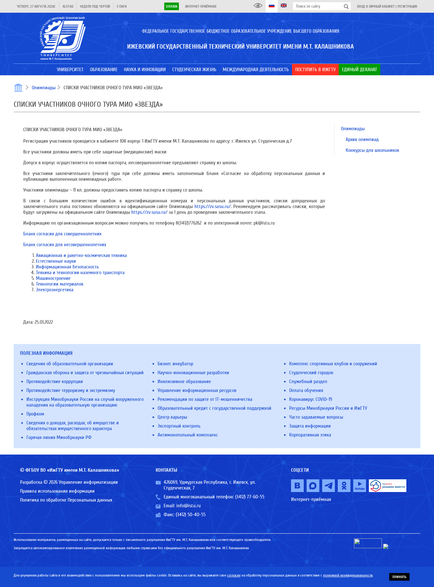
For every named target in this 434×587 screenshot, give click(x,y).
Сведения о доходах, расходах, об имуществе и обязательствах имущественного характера (72, 425)
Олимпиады (44, 88)
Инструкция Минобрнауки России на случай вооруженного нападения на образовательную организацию (85, 402)
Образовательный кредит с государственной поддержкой (214, 408)
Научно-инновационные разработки (193, 372)
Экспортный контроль (179, 426)
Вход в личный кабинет (376, 6)
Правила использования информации (57, 491)
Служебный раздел (308, 381)
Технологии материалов (59, 284)
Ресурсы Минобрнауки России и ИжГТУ (328, 408)
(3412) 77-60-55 (249, 497)
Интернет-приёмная (200, 6)
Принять (399, 577)
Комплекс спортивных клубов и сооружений (333, 364)
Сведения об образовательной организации (69, 364)
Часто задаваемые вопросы (316, 417)
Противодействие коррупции (54, 381)
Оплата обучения (306, 390)
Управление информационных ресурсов (197, 390)
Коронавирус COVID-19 (310, 399)
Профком (35, 414)
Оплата (171, 6)
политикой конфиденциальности (348, 575)
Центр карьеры (172, 417)
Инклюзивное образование (184, 381)
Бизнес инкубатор (175, 364)
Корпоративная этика (310, 435)
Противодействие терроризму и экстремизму (70, 390)
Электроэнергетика (54, 290)
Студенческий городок (311, 372)
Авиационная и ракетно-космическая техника (81, 255)
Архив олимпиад (362, 139)
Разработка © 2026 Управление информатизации (69, 482)
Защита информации (310, 426)
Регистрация (407, 6)
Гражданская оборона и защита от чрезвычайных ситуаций (85, 372)
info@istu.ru (188, 506)
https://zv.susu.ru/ (212, 206)
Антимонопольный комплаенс (188, 435)
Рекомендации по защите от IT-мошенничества (205, 399)
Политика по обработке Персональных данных (66, 500)
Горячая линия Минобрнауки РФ (59, 437)
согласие (234, 575)
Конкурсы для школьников (372, 150)
